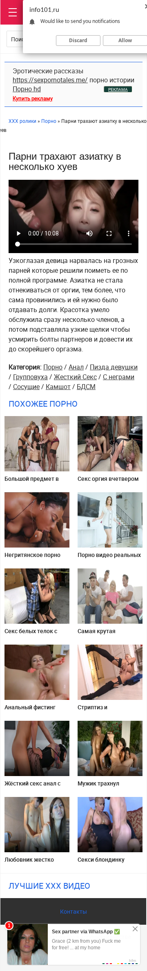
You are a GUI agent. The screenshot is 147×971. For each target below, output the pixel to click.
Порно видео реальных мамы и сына (109, 558)
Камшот (58, 386)
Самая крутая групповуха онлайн (103, 634)
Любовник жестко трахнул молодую (29, 863)
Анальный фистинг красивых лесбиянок (32, 710)
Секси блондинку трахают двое (101, 863)
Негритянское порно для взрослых (32, 558)
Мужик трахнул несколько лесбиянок (107, 786)
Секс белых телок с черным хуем (30, 634)
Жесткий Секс (75, 376)
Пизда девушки (114, 366)
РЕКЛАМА (118, 89)
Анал (76, 366)
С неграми (118, 376)
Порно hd (27, 88)
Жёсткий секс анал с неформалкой (32, 786)
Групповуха (30, 376)
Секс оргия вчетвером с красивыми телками (108, 482)
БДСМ (86, 386)
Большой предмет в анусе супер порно (31, 482)
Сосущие (26, 386)
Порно (52, 366)
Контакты (73, 911)
